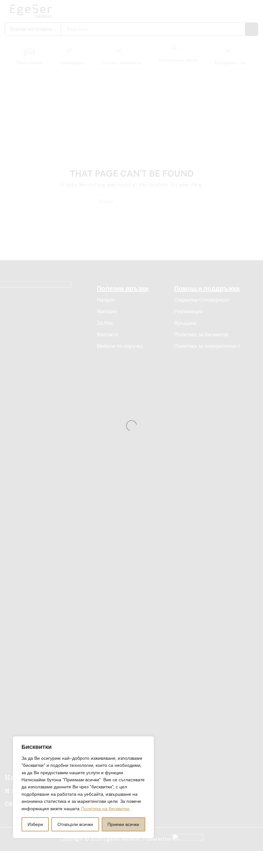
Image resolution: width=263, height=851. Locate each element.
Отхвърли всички (75, 824)
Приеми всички (123, 824)
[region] (83, 787)
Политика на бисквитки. (105, 808)
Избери (35, 824)
